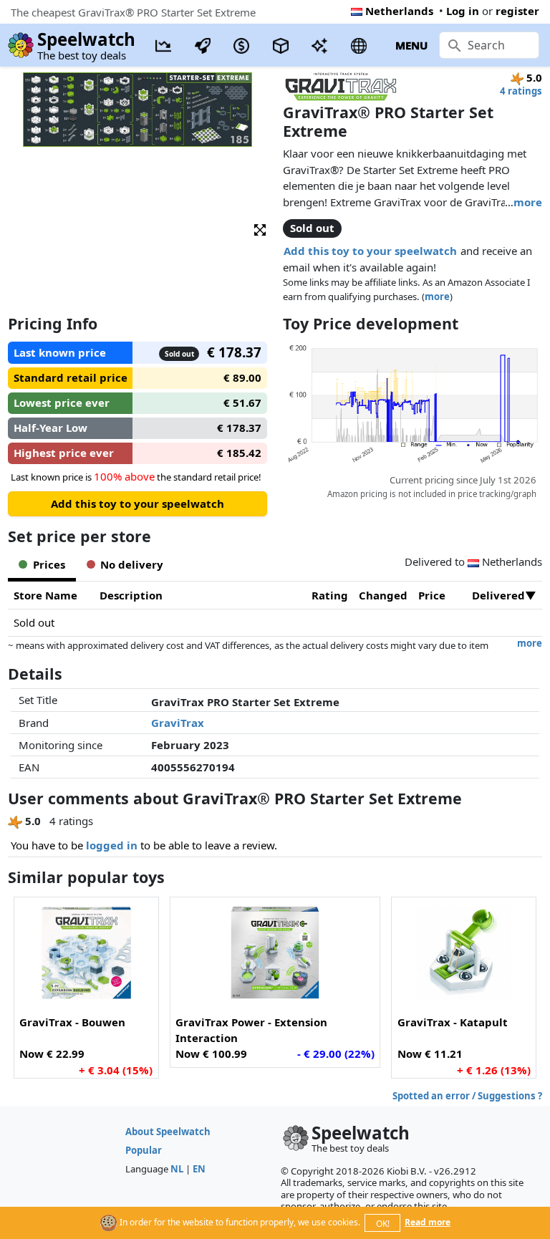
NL (176, 1168)
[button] (260, 229)
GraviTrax (177, 722)
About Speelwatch (168, 1131)
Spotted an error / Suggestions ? (467, 1095)
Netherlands (399, 11)
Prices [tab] (49, 564)
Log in (462, 11)
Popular (143, 1150)
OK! (383, 1224)
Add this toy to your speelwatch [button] (370, 251)
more (527, 202)
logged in (112, 845)
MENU (411, 45)
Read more (427, 1222)
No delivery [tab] (131, 564)
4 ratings (521, 91)
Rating (330, 595)
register (517, 11)
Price (431, 595)
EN (199, 1168)
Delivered (498, 595)
